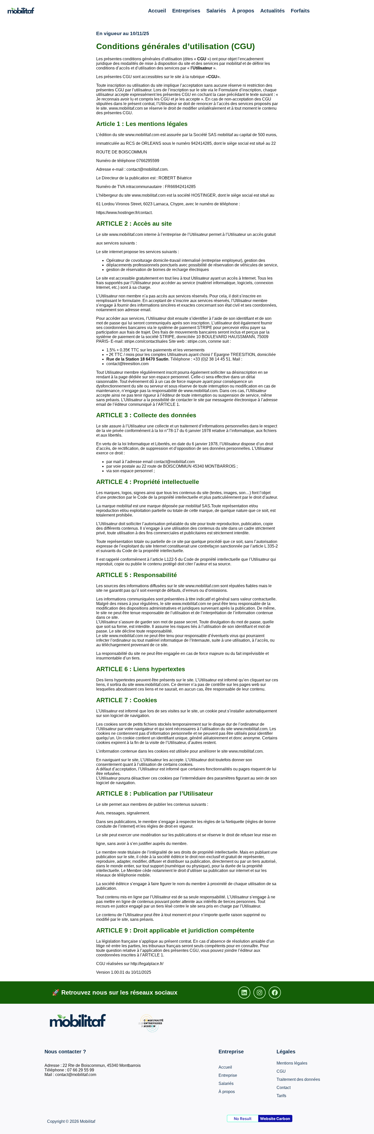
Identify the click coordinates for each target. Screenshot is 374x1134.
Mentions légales (292, 1063)
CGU (281, 1071)
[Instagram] (259, 992)
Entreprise (228, 1075)
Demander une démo (341, 10)
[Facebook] (275, 992)
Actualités (272, 10)
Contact (284, 1087)
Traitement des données (298, 1079)
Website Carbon (275, 1118)
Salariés (216, 10)
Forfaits (300, 10)
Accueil (157, 10)
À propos (243, 10)
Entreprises (186, 10)
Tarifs (281, 1096)
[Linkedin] (244, 992)
